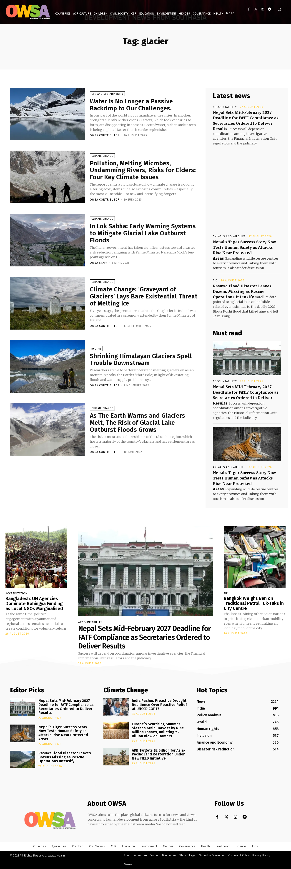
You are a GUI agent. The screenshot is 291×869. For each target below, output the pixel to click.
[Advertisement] (247, 185)
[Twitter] (256, 9)
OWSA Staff (99, 262)
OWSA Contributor (105, 135)
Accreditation (16, 593)
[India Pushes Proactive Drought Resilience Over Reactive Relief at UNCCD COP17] (116, 707)
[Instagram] (262, 9)
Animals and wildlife (229, 236)
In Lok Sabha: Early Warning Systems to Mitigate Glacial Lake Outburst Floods (143, 233)
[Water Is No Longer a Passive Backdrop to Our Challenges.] (47, 114)
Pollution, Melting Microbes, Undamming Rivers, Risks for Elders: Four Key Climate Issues (143, 170)
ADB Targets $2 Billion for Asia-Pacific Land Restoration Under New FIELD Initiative (158, 754)
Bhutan (96, 348)
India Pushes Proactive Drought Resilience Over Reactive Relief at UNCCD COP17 (159, 704)
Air (226, 593)
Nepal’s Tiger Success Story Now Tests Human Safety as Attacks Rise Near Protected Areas (63, 733)
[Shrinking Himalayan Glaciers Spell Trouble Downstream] (47, 366)
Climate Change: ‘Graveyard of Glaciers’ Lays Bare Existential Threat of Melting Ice (143, 296)
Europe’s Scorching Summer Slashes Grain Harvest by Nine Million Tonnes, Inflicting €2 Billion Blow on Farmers (158, 730)
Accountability (225, 107)
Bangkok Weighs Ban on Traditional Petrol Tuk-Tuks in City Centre (254, 603)
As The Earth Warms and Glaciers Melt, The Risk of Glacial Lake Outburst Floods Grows (137, 422)
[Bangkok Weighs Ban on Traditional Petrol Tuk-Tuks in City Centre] (255, 557)
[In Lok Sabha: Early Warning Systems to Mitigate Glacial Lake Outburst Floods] (47, 240)
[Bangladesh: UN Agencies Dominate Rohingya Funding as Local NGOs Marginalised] (36, 557)
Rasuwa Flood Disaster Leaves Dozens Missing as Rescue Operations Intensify (242, 291)
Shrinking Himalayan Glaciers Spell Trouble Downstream (141, 359)
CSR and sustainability (107, 93)
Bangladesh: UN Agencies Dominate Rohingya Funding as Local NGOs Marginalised (34, 603)
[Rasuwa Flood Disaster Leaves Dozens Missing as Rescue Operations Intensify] (22, 759)
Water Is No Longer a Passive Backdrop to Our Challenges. (131, 104)
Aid (215, 280)
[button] (279, 9)
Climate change (102, 155)
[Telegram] (269, 9)
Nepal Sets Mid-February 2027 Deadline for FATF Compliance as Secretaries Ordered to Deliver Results (144, 637)
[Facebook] (249, 9)
